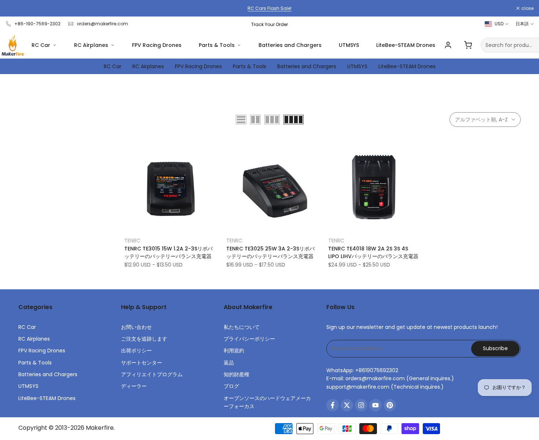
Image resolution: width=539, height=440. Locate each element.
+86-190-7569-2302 (37, 24)
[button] (128, 150)
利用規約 (234, 350)
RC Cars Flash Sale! (269, 8)
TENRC (132, 240)
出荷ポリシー (136, 350)
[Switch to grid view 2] (255, 119)
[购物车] (468, 45)
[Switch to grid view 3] (272, 119)
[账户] (448, 45)
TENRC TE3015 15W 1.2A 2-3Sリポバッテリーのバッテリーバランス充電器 (168, 252)
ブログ (231, 386)
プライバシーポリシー (249, 338)
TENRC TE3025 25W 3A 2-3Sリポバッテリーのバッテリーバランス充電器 (270, 252)
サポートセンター (141, 362)
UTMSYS (349, 45)
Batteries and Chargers (290, 45)
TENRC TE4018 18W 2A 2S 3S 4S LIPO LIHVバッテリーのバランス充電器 (373, 252)
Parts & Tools (217, 45)
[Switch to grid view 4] (293, 119)
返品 (229, 362)
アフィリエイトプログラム (152, 374)
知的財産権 (236, 374)
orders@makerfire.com (102, 24)
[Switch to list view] (241, 119)
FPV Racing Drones (157, 45)
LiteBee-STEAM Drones (405, 45)
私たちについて (242, 327)
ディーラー (134, 386)
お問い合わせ (136, 327)
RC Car (41, 45)
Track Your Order (269, 24)
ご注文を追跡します (144, 338)
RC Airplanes (91, 45)
